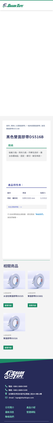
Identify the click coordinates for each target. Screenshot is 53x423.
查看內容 (8, 305)
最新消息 (9, 411)
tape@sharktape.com (24, 397)
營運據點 (30, 411)
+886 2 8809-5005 (20, 386)
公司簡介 (9, 407)
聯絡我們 (9, 416)
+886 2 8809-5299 (20, 390)
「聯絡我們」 (39, 214)
